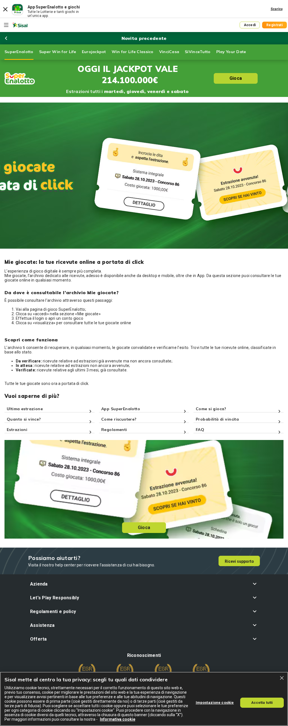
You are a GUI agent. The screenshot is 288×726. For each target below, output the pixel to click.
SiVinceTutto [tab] (197, 51)
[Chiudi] (282, 678)
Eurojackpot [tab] (94, 51)
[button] (144, 584)
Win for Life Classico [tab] (133, 51)
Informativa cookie (117, 719)
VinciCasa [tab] (169, 51)
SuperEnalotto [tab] (18, 51)
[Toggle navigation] (6, 25)
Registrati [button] (274, 25)
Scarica (277, 9)
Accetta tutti (262, 702)
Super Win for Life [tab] (57, 51)
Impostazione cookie (215, 702)
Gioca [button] (144, 527)
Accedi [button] (250, 25)
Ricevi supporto (239, 561)
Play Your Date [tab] (231, 51)
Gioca (236, 78)
